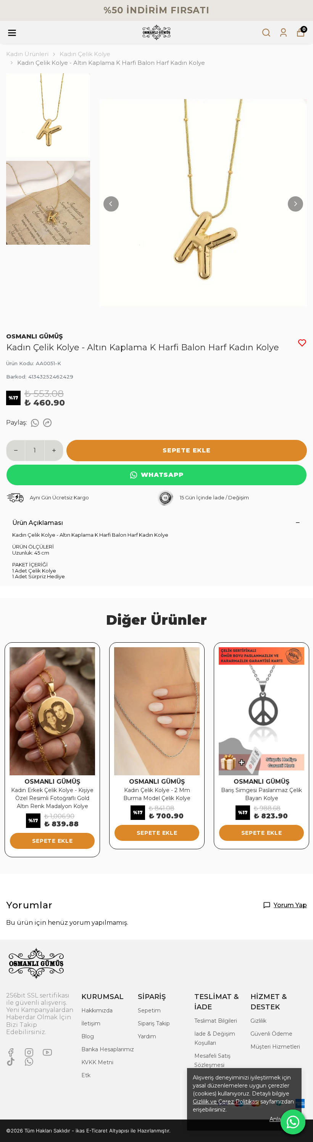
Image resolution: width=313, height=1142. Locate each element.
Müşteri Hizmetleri (275, 1046)
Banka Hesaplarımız (107, 1049)
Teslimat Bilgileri (215, 1020)
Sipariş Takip (154, 1023)
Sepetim (149, 1010)
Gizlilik (258, 1020)
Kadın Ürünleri (27, 54)
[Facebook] (10, 1052)
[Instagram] (29, 1052)
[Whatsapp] (29, 1061)
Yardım (147, 1036)
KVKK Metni (97, 1062)
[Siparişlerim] (283, 32)
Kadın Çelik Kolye (85, 54)
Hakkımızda (97, 1010)
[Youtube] (47, 1052)
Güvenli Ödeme (271, 1033)
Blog (87, 1036)
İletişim (90, 1023)
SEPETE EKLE (187, 450)
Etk (85, 1075)
